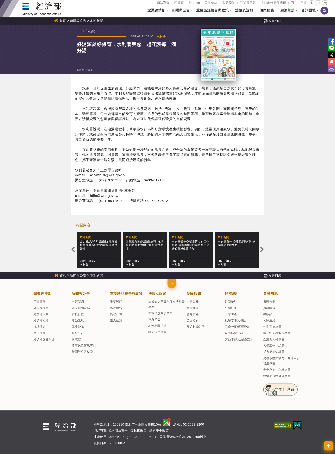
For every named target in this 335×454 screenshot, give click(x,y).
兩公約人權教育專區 (277, 333)
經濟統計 (232, 293)
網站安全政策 (159, 430)
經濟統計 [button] (288, 10)
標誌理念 (40, 326)
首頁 (63, 20)
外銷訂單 (231, 308)
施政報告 (116, 308)
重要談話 (116, 301)
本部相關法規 (157, 325)
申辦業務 (193, 301)
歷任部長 (40, 333)
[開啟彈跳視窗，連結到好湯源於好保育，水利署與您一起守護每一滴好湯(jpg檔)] (218, 55)
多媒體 (76, 339)
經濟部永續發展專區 (277, 376)
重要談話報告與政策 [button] (212, 10)
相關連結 (269, 320)
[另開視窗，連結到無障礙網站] (282, 425)
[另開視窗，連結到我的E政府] (297, 425)
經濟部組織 (41, 320)
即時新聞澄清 (81, 308)
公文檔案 (193, 320)
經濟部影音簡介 (44, 339)
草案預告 (154, 319)
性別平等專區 (272, 326)
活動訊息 (78, 320)
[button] (172, 283)
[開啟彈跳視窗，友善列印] (272, 20)
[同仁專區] (280, 388)
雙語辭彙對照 (196, 326)
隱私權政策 (138, 430)
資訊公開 (269, 301)
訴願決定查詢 (157, 332)
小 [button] (311, 3)
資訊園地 (270, 293)
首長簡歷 (40, 301)
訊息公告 (78, 333)
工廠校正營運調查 (237, 326)
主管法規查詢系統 (160, 313)
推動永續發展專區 (273, 2)
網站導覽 (163, 2)
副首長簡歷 (41, 308)
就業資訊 (78, 326)
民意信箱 (211, 2)
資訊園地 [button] (308, 10)
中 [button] (318, 3)
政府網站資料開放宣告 (111, 430)
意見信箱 (193, 314)
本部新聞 (78, 301)
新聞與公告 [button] (181, 10)
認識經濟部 (43, 293)
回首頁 (179, 2)
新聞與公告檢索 (82, 351)
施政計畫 (116, 314)
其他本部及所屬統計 (238, 339)
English (194, 2)
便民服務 (194, 293)
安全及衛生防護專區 (277, 369)
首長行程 (78, 314)
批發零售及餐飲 (235, 320)
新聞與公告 (78, 20)
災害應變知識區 (274, 351)
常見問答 (228, 2)
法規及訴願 (157, 293)
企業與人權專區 (274, 339)
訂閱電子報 (248, 2)
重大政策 (116, 320)
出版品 (267, 314)
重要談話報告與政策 (126, 293)
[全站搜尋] (324, 13)
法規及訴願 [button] (244, 10)
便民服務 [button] (267, 10)
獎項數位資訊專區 (84, 345)
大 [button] (325, 3)
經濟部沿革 (41, 314)
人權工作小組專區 (275, 345)
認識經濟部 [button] (157, 10)
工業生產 (231, 314)
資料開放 (269, 308)
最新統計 (231, 301)
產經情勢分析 (234, 333)
